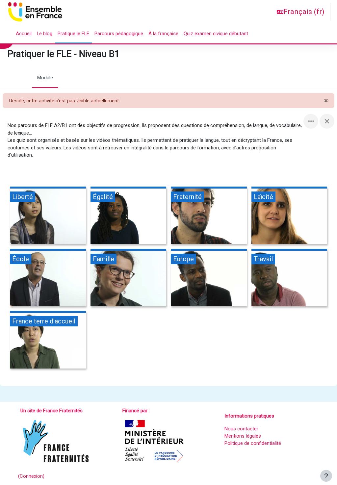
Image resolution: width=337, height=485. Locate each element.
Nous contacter (241, 429)
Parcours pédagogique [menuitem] (118, 34)
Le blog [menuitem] (44, 34)
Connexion (31, 476)
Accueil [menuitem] (24, 34)
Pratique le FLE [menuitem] (73, 34)
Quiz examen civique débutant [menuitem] (216, 34)
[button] (300, 12)
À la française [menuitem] (163, 34)
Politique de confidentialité (252, 443)
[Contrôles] (310, 121)
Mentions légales (242, 436)
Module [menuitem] (45, 78)
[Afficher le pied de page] (326, 476)
